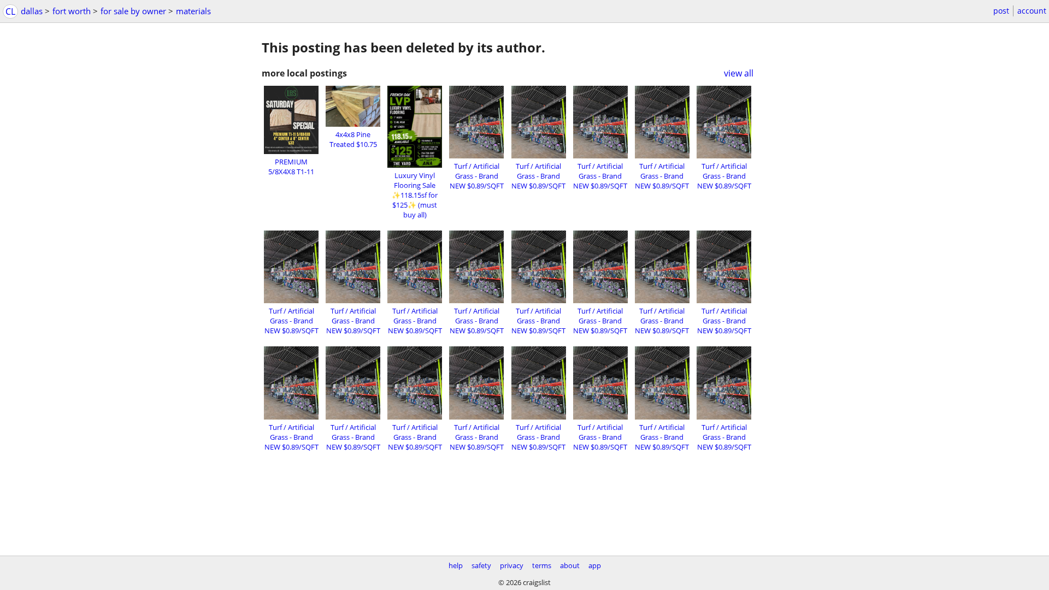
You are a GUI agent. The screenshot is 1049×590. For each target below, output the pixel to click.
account (1031, 10)
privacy (511, 565)
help (456, 565)
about (570, 565)
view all (738, 73)
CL (10, 11)
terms (541, 565)
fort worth (71, 10)
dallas (32, 10)
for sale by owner (133, 10)
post (1001, 10)
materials (193, 10)
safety (481, 565)
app (594, 565)
